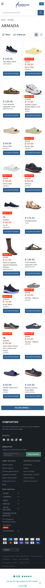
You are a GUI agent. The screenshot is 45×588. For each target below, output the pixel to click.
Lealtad (25, 468)
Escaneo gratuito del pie (10, 471)
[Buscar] (41, 12)
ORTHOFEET (7, 64)
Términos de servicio (30, 481)
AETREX (27, 300)
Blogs (4, 484)
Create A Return (28, 478)
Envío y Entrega (28, 471)
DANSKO (28, 69)
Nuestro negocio (7, 468)
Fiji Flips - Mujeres (31, 298)
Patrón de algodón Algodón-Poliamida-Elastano (10, 265)
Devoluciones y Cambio (31, 474)
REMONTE (6, 227)
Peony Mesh (7, 304)
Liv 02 (5, 225)
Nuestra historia (7, 465)
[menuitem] (12, 493)
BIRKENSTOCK (8, 109)
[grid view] (36, 34)
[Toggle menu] (18, 493)
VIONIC (27, 111)
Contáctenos (27, 465)
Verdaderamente (31, 221)
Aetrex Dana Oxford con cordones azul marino (10, 348)
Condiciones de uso (8, 481)
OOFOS (5, 392)
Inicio (3, 20)
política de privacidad (9, 478)
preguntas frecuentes (9, 474)
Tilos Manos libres (9, 62)
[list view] (41, 34)
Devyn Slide (29, 67)
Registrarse (33, 454)
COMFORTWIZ (10, 422)
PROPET (28, 186)
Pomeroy (28, 184)
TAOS (27, 223)
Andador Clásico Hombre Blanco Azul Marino (32, 107)
